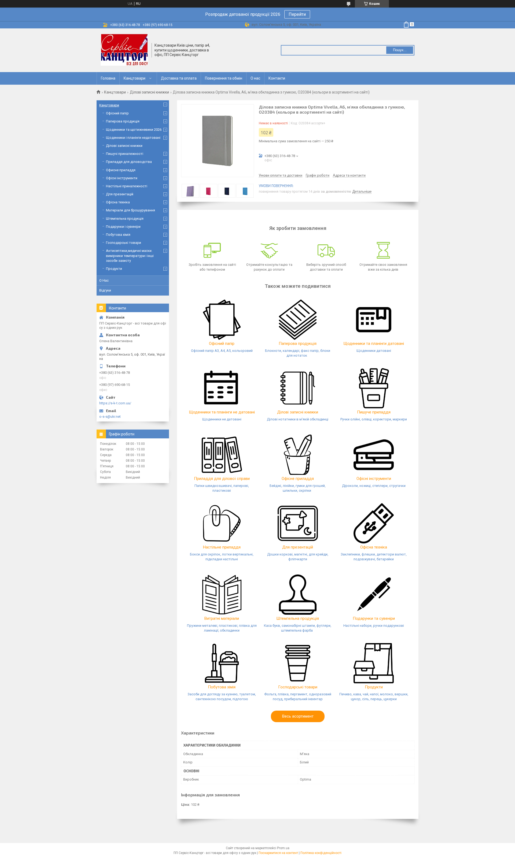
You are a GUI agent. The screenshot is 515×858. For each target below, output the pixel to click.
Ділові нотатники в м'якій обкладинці (297, 419)
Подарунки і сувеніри (123, 227)
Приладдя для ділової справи (222, 478)
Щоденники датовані (373, 351)
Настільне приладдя (222, 547)
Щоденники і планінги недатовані (133, 138)
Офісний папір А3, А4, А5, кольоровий (222, 351)
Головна (108, 78)
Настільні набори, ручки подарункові (373, 626)
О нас (255, 78)
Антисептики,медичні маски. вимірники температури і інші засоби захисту (130, 255)
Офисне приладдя (120, 170)
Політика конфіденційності (320, 853)
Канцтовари (134, 78)
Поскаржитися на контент (278, 853)
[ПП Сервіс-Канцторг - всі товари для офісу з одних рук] (124, 50)
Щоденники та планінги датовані (373, 343)
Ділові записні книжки (149, 92)
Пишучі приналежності (124, 154)
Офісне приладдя (298, 478)
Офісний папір (221, 343)
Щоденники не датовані (221, 419)
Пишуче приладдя (374, 412)
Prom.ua (283, 848)
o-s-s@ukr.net (110, 417)
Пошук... (400, 50)
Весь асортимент (298, 716)
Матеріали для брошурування (130, 210)
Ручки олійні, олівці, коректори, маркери (373, 419)
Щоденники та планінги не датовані (222, 412)
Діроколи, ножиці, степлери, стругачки (374, 486)
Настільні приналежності (126, 186)
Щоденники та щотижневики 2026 (133, 130)
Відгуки (105, 290)
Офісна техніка (373, 547)
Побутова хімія (222, 687)
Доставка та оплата (179, 78)
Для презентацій (297, 547)
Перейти (297, 14)
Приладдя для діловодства (129, 162)
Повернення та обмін (223, 78)
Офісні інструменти (373, 478)
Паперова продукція (298, 343)
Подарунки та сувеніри (374, 618)
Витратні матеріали (221, 618)
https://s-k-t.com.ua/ (115, 403)
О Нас (104, 280)
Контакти (276, 78)
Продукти (374, 687)
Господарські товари (297, 687)
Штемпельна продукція (297, 618)
